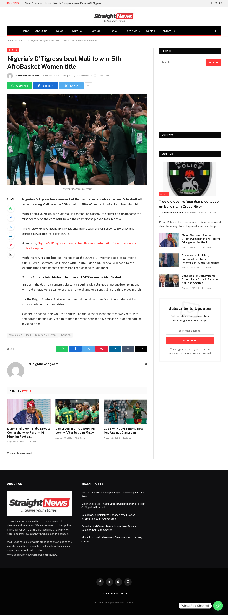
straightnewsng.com (28, 75)
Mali (28, 335)
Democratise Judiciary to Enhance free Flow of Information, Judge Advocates (200, 259)
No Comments (84, 75)
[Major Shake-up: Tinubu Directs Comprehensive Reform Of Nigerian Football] (29, 411)
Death (164, 194)
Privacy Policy (191, 353)
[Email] (10, 254)
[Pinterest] (10, 245)
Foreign (95, 30)
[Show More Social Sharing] (88, 85)
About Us (41, 30)
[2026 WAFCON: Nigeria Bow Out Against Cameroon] (125, 411)
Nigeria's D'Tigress (46, 335)
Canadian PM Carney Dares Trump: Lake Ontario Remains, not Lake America (200, 279)
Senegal (66, 335)
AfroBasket (15, 335)
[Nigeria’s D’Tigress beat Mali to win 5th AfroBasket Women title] (77, 139)
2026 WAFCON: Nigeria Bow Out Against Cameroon (123, 430)
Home (26, 30)
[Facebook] (10, 217)
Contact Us (168, 30)
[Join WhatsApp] (218, 606)
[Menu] (13, 31)
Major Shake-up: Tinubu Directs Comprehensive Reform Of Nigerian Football (65, 3)
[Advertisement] (190, 99)
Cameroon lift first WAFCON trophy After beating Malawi (75, 430)
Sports (150, 30)
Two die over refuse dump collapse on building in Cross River (189, 204)
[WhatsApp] (10, 208)
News (59, 30)
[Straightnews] (114, 16)
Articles (132, 30)
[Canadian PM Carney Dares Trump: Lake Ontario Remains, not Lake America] (169, 280)
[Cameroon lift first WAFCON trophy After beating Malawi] (77, 411)
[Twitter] (10, 226)
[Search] (214, 31)
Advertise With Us (114, 593)
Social (114, 30)
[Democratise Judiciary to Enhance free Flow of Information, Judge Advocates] (169, 260)
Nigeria (77, 30)
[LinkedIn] (10, 236)
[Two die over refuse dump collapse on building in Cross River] (190, 179)
